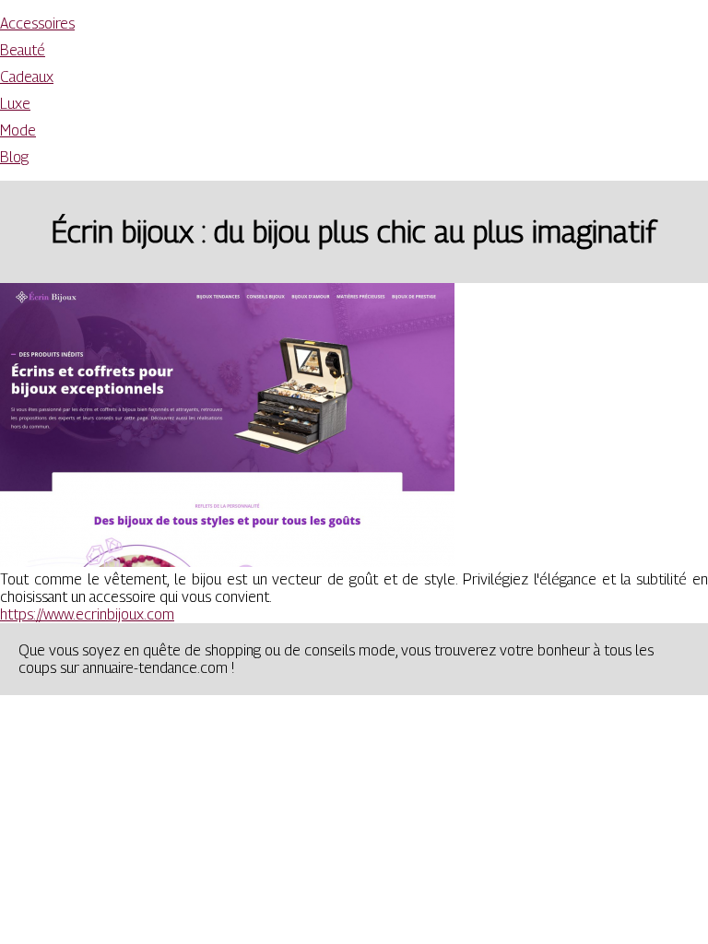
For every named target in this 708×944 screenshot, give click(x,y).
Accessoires (37, 23)
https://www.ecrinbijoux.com (87, 614)
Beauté (22, 50)
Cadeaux (26, 77)
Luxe (15, 103)
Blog (14, 157)
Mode (18, 130)
